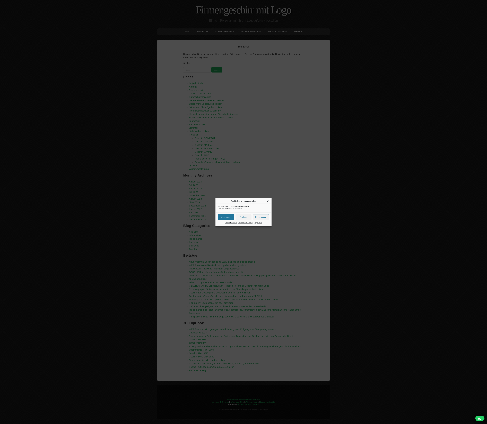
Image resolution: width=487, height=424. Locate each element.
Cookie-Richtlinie (231, 223)
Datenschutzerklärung (245, 223)
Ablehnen (243, 217)
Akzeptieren (226, 217)
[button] (267, 201)
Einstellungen (260, 217)
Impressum (258, 223)
